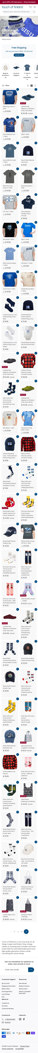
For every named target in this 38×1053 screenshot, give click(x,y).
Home (3, 26)
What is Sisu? (23, 989)
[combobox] (19, 12)
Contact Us (5, 1003)
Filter (7, 85)
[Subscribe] (31, 969)
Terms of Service (7, 1049)
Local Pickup (6, 994)
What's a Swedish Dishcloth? (25, 992)
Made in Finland (24, 986)
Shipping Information (9, 986)
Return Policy (6, 989)
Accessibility (19, 1049)
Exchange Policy (7, 991)
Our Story (5, 1006)
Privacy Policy (24, 1046)
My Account (5, 983)
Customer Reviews (8, 1008)
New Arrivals (23, 983)
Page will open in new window (20, 1019)
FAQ (3, 997)
